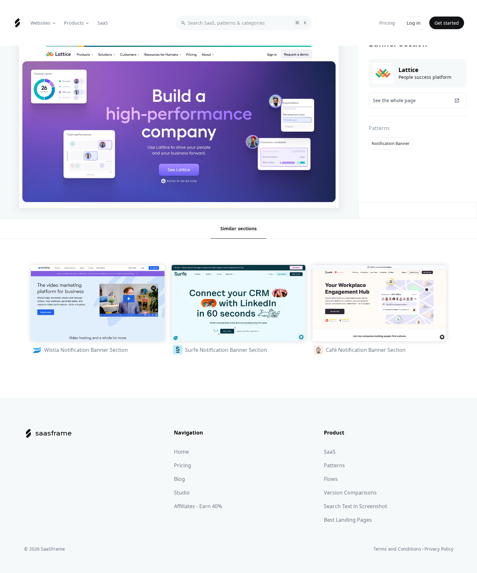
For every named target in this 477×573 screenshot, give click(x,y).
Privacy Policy (438, 549)
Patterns (334, 465)
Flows (331, 479)
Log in (414, 23)
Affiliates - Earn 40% (198, 506)
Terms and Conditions (397, 549)
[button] (43, 23)
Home (181, 451)
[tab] (238, 229)
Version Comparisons (350, 492)
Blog (179, 479)
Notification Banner (391, 143)
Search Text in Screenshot (355, 506)
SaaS (330, 451)
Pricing (182, 465)
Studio (182, 492)
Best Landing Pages (348, 519)
